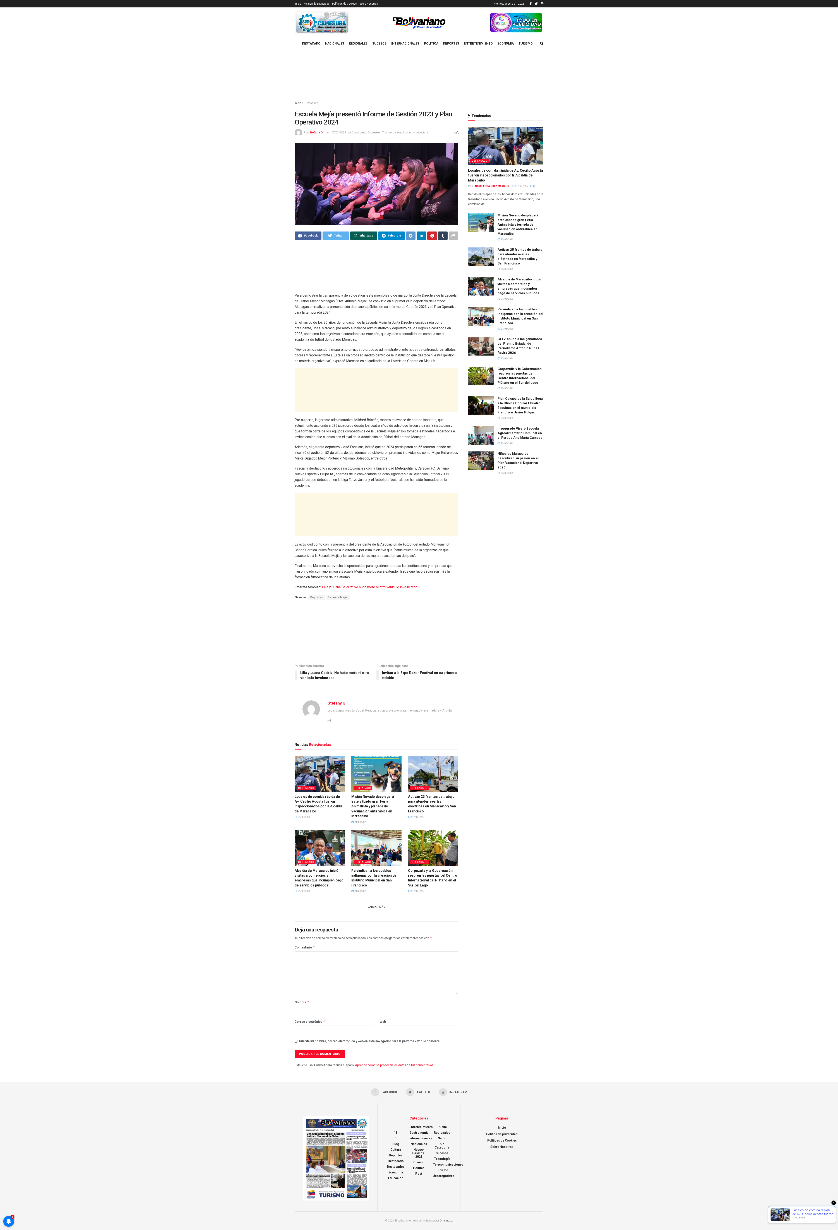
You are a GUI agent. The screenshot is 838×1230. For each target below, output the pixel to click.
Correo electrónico (310, 1021)
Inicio (298, 3)
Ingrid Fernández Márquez (492, 186)
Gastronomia (419, 1132)
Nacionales (334, 43)
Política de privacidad (317, 3)
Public (442, 1127)
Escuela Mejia (338, 597)
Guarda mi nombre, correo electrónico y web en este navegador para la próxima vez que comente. (369, 1041)
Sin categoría (442, 1145)
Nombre (302, 1002)
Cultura (395, 1149)
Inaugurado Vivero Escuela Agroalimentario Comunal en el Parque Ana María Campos (520, 433)
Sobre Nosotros (368, 3)
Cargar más (376, 906)
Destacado (311, 43)
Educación (395, 1178)
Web (383, 1021)
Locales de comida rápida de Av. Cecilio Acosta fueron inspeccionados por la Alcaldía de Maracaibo (505, 175)
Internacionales (405, 43)
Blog (395, 1144)
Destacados (396, 1166)
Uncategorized (444, 1176)
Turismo (526, 43)
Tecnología (442, 1159)
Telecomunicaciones (448, 1164)
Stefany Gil (317, 132)
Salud (442, 1138)
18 (395, 1132)
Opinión (418, 1162)
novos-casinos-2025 (419, 1153)
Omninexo (446, 1220)
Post (418, 1173)
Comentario (305, 947)
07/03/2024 (338, 132)
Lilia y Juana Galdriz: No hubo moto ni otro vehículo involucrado (369, 587)
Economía (506, 43)
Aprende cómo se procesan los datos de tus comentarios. (394, 1065)
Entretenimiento (478, 43)
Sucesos (379, 43)
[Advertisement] (419, 75)
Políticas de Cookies (344, 3)
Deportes (451, 43)
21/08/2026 (303, 817)
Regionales (358, 43)
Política (431, 43)
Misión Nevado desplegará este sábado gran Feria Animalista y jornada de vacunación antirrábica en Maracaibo (372, 806)
